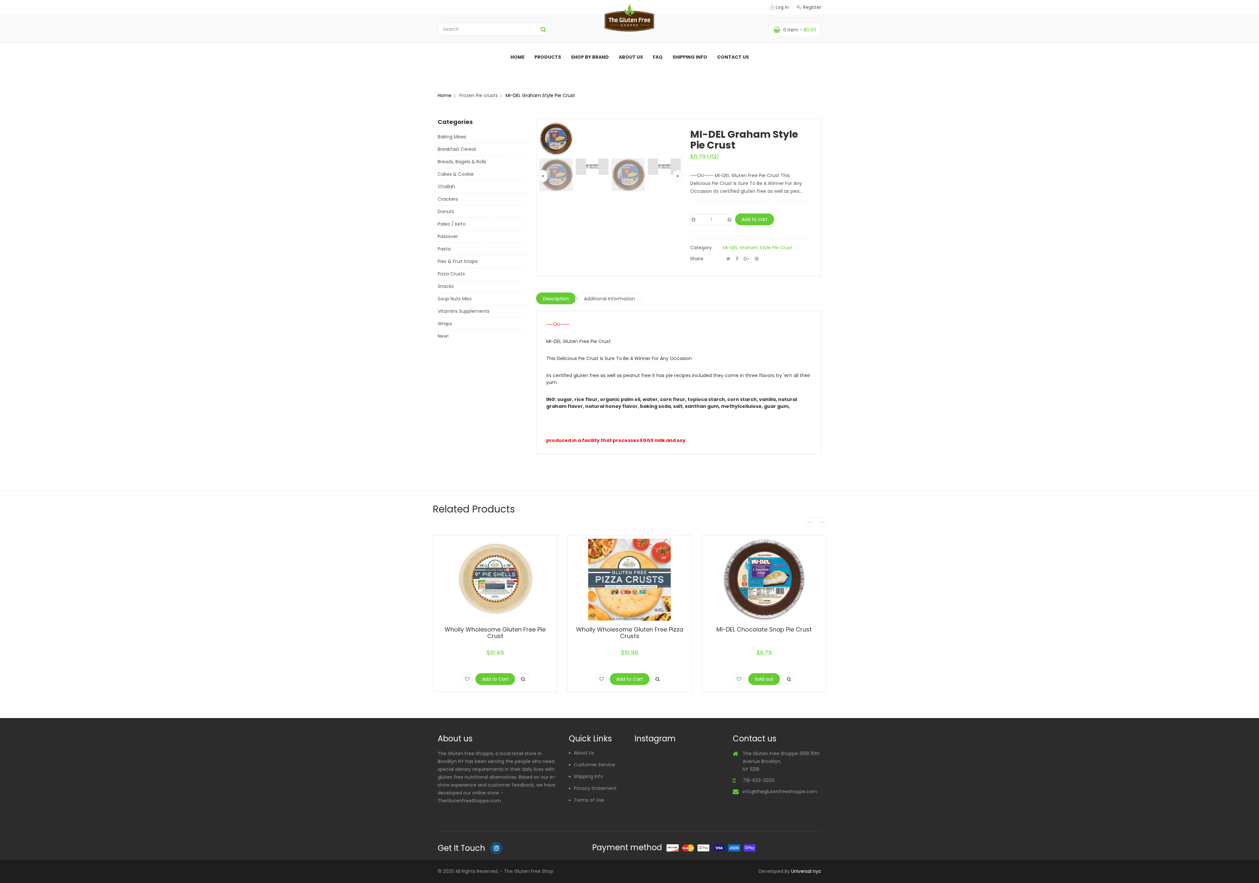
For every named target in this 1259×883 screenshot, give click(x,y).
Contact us (733, 57)
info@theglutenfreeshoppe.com (780, 791)
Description (556, 298)
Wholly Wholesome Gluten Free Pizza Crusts (629, 632)
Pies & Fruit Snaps (458, 261)
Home (517, 57)
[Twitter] (728, 258)
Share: (697, 258)
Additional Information (609, 298)
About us (631, 57)
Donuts (446, 211)
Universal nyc (806, 871)
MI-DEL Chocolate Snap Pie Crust (764, 629)
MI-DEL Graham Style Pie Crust (757, 247)
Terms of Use (589, 800)
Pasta (444, 249)
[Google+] (746, 258)
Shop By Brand (590, 57)
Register (812, 7)
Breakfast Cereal (457, 149)
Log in (782, 7)
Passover (448, 236)
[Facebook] (737, 258)
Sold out (764, 679)
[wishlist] (467, 679)
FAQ (658, 57)
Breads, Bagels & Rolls (462, 161)
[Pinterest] (757, 258)
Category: (701, 247)
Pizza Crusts (451, 274)
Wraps (445, 323)
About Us (584, 753)
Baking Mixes (452, 136)
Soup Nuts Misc (455, 298)
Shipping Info (689, 57)
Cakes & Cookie (456, 174)
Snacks (446, 286)
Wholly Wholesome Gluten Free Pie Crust (495, 632)
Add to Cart (495, 679)
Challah (446, 186)
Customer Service (594, 764)
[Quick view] (523, 679)
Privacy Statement (595, 788)
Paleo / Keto (452, 224)
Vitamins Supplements (464, 311)
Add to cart (755, 219)
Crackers (448, 199)
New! (443, 336)
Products (547, 57)
